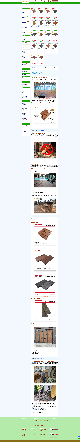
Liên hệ (54, 420)
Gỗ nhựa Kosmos (31, 6)
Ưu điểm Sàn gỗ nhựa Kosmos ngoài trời (36, 73)
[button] (25, 2)
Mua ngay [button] (34, 18)
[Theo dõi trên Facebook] (50, 429)
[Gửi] (35, 1)
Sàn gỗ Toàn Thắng (35, 362)
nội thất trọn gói (47, 404)
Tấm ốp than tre (33, 435)
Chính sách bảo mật (43, 434)
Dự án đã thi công (56, 425)
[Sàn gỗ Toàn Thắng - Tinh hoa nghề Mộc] (24, 1)
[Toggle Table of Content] (56, 70)
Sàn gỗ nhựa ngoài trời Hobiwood (39, 358)
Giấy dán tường (33, 429)
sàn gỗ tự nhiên (44, 134)
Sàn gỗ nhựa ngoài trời (45, 136)
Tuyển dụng (55, 424)
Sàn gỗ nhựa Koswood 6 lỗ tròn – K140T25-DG (48, 38)
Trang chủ (23, 6)
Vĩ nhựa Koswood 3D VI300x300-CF (41, 15)
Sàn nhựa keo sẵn (24, 434)
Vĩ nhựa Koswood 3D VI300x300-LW (48, 15)
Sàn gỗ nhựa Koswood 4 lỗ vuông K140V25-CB (41, 61)
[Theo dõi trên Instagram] (51, 429)
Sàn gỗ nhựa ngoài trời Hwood (39, 215)
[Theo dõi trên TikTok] (52, 429)
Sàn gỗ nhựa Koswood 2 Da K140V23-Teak (34, 27)
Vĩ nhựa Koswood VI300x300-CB (34, 50)
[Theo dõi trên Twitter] (53, 429)
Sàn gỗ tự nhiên (24, 429)
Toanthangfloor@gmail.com (39, 424)
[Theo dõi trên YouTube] (57, 429)
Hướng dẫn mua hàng (43, 429)
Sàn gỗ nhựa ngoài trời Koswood (34, 67)
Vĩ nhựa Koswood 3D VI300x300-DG (55, 15)
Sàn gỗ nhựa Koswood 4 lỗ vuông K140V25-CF (48, 27)
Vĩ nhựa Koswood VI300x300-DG (41, 50)
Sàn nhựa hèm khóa (24, 435)
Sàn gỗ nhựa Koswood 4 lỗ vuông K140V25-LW (55, 27)
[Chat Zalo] (79, 436)
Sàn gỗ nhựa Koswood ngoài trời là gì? (36, 71)
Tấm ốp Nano (33, 434)
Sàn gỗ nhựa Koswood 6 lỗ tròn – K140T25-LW (41, 38)
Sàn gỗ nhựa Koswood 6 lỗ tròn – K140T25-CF (55, 38)
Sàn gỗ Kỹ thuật (24, 430)
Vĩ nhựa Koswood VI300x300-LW (48, 50)
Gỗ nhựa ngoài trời (27, 6)
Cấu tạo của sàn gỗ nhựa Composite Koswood (37, 72)
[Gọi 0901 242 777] (79, 438)
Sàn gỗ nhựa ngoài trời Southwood (39, 130)
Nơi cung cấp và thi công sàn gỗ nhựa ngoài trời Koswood (38, 75)
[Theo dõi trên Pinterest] (55, 429)
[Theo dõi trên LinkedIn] (56, 429)
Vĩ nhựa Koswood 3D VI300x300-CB (34, 15)
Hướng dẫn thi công (43, 438)
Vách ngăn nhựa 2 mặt (34, 438)
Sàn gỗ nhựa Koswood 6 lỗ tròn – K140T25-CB (34, 61)
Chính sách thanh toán (43, 430)
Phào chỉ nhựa (33, 430)
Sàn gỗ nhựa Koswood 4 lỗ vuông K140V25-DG (34, 38)
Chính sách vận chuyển (43, 435)
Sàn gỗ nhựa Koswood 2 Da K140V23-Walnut (41, 27)
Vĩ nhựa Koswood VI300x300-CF (55, 50)
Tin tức (54, 421)
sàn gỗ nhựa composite (36, 409)
